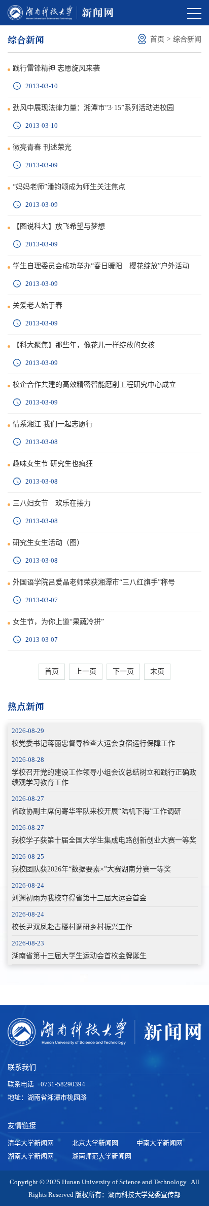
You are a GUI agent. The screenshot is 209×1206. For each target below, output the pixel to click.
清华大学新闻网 (31, 1143)
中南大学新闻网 (159, 1143)
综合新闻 (187, 39)
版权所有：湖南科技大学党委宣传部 (128, 1194)
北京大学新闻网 (95, 1143)
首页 (157, 39)
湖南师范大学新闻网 (101, 1156)
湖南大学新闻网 (31, 1156)
